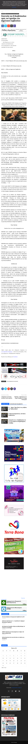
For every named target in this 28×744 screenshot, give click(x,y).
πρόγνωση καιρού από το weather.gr (11, 711)
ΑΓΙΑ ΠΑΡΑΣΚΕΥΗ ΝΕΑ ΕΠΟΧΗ (12, 381)
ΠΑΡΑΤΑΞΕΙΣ (7, 10)
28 (17, 663)
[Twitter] (15, 691)
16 (24, 658)
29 (21, 663)
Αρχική (2, 10)
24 (3, 663)
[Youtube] (19, 691)
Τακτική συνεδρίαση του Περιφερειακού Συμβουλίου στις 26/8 (13, 616)
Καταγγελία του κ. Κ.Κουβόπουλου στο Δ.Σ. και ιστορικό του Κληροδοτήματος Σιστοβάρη (17, 421)
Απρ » (5, 667)
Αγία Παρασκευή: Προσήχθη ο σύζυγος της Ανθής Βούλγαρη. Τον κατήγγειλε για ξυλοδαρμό (13, 627)
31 (3, 665)
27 (13, 663)
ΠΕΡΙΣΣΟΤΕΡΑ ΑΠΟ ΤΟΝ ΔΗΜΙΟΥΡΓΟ (16, 404)
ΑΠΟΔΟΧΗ (14, 7)
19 (10, 660)
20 (13, 660)
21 (17, 660)
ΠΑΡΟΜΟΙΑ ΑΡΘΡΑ (5, 404)
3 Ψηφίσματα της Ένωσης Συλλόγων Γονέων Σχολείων (6, 397)
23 (24, 660)
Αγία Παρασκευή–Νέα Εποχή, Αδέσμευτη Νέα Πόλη (12, 13)
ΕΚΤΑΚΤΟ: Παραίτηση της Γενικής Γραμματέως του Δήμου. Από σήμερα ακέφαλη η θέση (13, 632)
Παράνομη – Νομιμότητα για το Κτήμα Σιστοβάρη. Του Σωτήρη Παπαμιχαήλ (20, 398)
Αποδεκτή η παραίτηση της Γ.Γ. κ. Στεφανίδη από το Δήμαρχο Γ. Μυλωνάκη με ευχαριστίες (13, 621)
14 (17, 658)
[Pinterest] (12, 691)
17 (3, 660)
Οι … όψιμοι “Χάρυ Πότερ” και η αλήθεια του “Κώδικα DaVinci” (17, 408)
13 (13, 658)
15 (21, 658)
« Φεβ (2, 667)
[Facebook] (8, 691)
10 (3, 658)
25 (6, 663)
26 (10, 663)
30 (24, 663)
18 (6, 660)
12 (10, 658)
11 (6, 658)
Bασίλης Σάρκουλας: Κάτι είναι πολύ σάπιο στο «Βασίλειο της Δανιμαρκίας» (13, 638)
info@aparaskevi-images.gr (17, 687)
